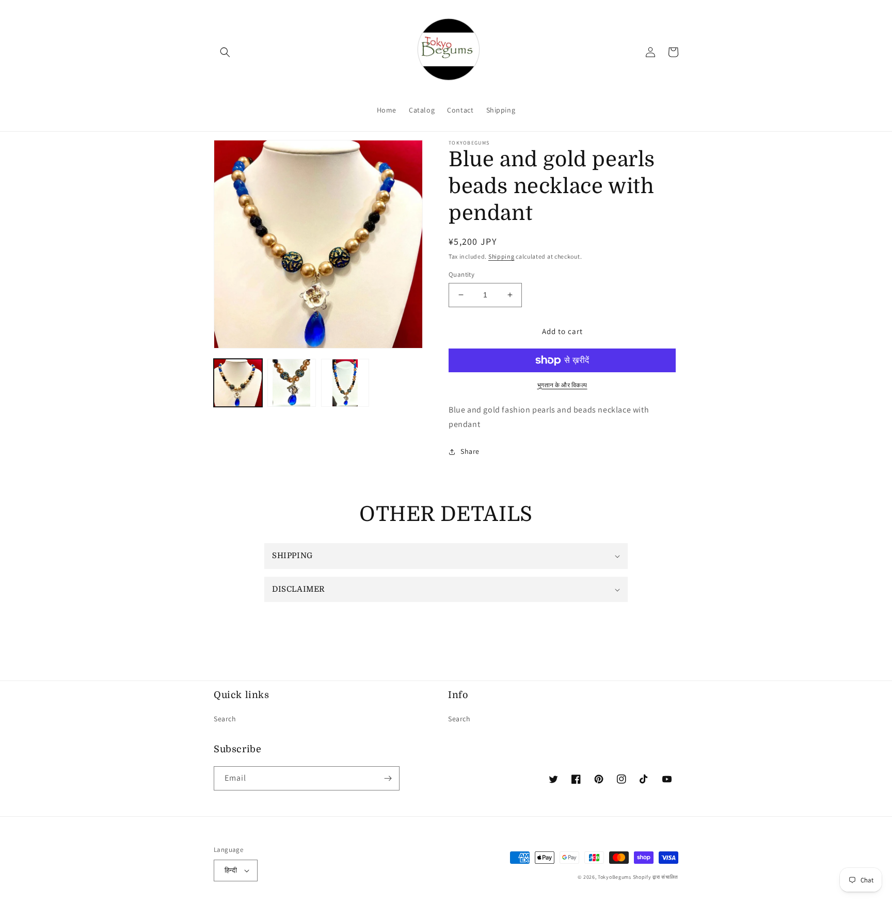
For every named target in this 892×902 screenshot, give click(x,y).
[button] (225, 52)
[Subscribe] (387, 778)
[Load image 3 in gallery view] (345, 383)
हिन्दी (231, 870)
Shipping (501, 256)
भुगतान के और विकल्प (562, 385)
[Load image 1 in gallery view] (238, 383)
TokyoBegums (614, 877)
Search (225, 718)
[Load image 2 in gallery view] (291, 383)
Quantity (461, 274)
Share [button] (470, 451)
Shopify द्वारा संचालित (656, 877)
